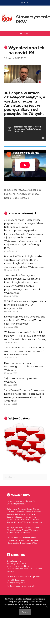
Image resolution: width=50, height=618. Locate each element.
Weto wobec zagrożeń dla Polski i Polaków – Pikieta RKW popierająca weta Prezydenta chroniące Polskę (25, 336)
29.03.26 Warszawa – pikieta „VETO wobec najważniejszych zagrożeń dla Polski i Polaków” (24, 351)
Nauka (8, 198)
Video (15, 198)
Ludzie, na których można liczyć (21, 194)
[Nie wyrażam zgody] (46, 606)
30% (27, 190)
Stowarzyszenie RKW (33, 19)
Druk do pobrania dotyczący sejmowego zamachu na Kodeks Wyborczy (24, 366)
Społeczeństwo (15, 190)
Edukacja (36, 190)
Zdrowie (24, 198)
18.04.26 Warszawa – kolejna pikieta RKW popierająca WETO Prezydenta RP (25, 305)
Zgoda (25, 612)
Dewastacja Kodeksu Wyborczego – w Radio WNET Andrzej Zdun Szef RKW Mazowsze (24, 320)
